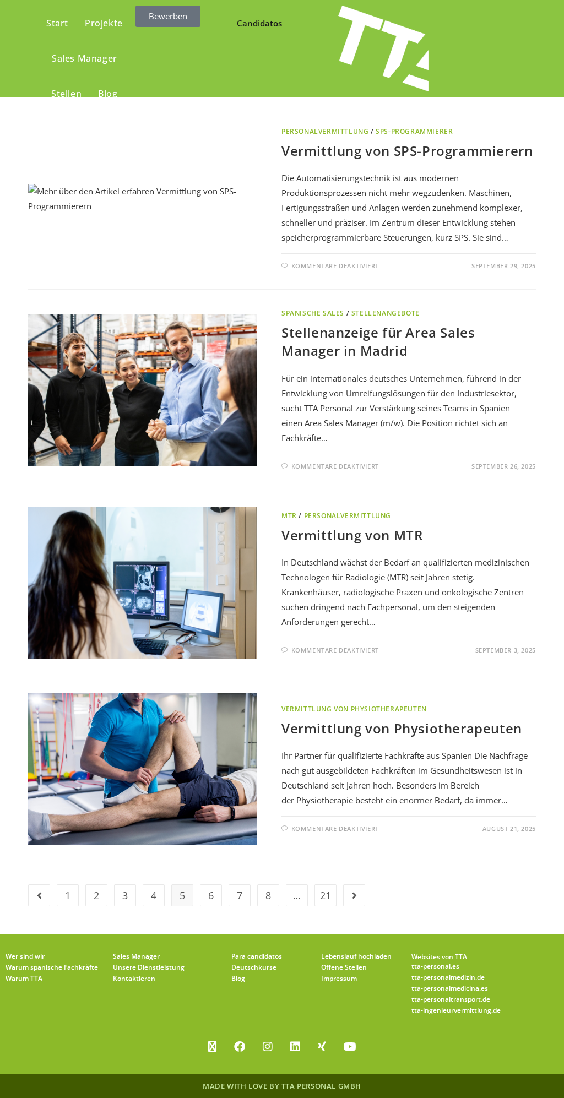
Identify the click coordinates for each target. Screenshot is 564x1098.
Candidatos (259, 23)
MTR (289, 515)
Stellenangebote (385, 313)
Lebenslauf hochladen (356, 956)
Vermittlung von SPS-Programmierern (407, 151)
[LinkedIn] (295, 1047)
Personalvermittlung (324, 131)
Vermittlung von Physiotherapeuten (354, 709)
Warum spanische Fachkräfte (52, 967)
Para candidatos (256, 956)
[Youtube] (350, 1047)
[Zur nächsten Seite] (354, 895)
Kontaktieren (134, 978)
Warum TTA (24, 978)
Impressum (339, 978)
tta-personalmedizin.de (448, 977)
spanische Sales (312, 313)
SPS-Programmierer (414, 131)
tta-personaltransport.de (450, 999)
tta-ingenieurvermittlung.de (456, 1010)
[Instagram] (267, 1047)
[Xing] (322, 1047)
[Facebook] (240, 1047)
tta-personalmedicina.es (449, 988)
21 (325, 895)
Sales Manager (136, 956)
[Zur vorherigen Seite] (39, 895)
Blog (238, 978)
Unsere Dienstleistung (149, 967)
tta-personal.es (435, 966)
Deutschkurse (253, 967)
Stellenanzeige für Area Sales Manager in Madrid (378, 341)
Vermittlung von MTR (351, 535)
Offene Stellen (344, 967)
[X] (212, 1047)
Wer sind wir (25, 956)
